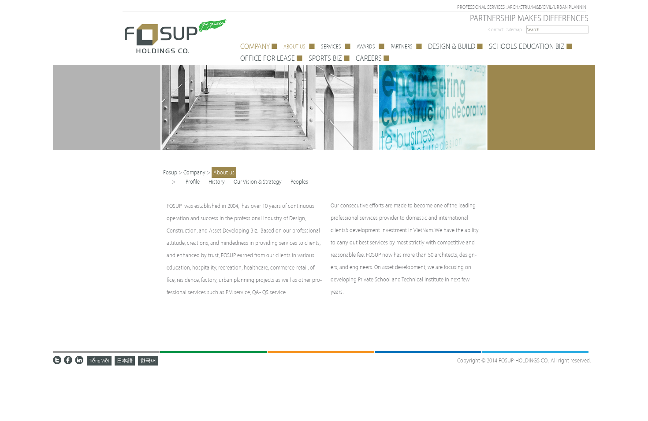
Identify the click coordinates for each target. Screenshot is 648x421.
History (217, 181)
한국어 (148, 361)
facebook (68, 360)
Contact (495, 29)
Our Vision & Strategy (258, 181)
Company (194, 172)
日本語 (125, 361)
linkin (79, 360)
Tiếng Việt (99, 361)
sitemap (514, 29)
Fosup (170, 172)
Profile (193, 181)
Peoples (299, 181)
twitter (57, 360)
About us (224, 172)
